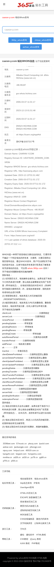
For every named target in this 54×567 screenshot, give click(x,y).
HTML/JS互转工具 (28, 493)
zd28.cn (17, 457)
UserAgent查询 (27, 487)
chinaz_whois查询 (43, 40)
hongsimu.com (34, 454)
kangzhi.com (8, 454)
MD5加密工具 (26, 514)
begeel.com (21, 454)
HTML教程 (41, 535)
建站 (22, 535)
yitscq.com (33, 443)
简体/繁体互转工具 (28, 502)
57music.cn (21, 443)
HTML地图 (42, 558)
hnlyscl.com (19, 450)
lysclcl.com (44, 443)
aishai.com (8, 447)
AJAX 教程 (25, 543)
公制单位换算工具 (42, 523)
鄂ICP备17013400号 (42, 561)
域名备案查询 (26, 479)
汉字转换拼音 (26, 523)
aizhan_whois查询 (31, 47)
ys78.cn (34, 457)
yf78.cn (6, 461)
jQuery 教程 (35, 539)
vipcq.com (7, 450)
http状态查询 (26, 483)
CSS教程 (24, 539)
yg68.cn (42, 457)
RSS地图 (33, 558)
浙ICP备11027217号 (25, 141)
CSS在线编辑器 (27, 519)
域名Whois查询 (22, 17)
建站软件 (30, 535)
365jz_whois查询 (19, 40)
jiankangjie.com (21, 447)
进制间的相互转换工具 (30, 510)
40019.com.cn (32, 450)
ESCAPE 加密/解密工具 (30, 497)
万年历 (23, 529)
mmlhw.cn (7, 457)
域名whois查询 (41, 479)
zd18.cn (25, 457)
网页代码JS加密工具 (29, 506)
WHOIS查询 (25, 261)
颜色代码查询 (42, 519)
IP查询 (37, 483)
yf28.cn (14, 461)
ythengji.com (35, 447)
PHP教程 (36, 543)
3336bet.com (9, 443)
